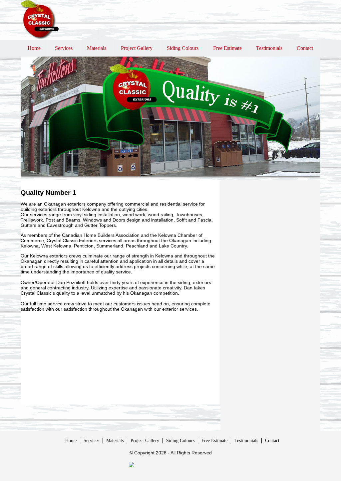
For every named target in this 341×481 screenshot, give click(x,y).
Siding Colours (182, 48)
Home (34, 48)
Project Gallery (137, 48)
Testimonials (269, 48)
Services (64, 48)
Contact (305, 48)
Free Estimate (227, 48)
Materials (96, 48)
